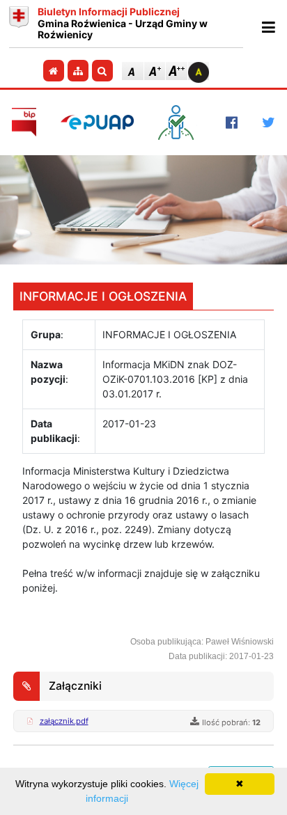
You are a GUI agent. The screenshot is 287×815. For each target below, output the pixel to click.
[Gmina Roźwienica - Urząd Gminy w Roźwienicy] (19, 23)
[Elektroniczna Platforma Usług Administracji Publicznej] (97, 122)
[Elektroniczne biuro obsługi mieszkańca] (179, 122)
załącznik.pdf (64, 721)
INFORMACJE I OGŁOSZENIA (103, 296)
